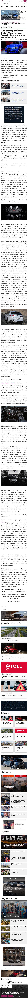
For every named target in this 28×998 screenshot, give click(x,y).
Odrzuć (10, 995)
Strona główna (3, 22)
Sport (23, 6)
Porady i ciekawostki (14, 22)
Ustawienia (16, 995)
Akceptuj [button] (4, 995)
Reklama (7, 985)
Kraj (2, 6)
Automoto (8, 22)
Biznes (7, 6)
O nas (2, 985)
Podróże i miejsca (9, 787)
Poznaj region (8, 842)
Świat (11, 6)
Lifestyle (17, 6)
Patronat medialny (5, 987)
